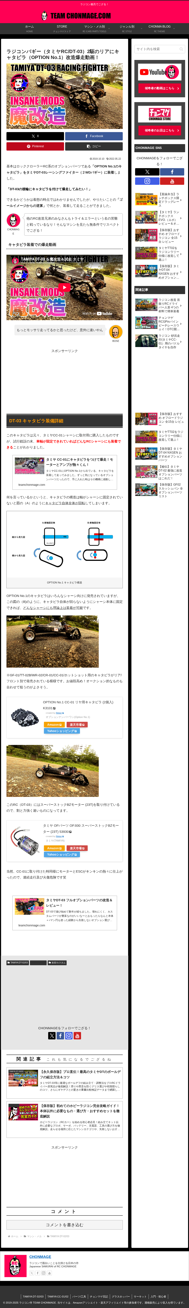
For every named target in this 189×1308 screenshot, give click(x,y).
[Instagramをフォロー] (69, 1035)
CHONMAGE (40, 1257)
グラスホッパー (121, 1296)
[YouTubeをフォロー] (77, 1035)
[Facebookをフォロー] (60, 1035)
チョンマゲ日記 (99, 1296)
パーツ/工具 (40, 962)
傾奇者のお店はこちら (159, 130)
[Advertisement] (64, 380)
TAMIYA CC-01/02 (57, 1296)
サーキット (140, 1296)
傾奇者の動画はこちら (159, 88)
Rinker (59, 713)
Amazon (53, 724)
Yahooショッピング (60, 731)
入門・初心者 (158, 1296)
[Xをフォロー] (52, 1035)
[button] (94, 146)
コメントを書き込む (65, 1225)
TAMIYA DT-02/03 (19, 962)
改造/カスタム (59, 962)
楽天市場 (76, 724)
